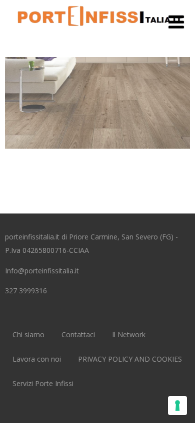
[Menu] (176, 21)
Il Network (129, 334)
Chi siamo (28, 334)
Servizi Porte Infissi (43, 383)
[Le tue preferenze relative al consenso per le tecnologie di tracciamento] (177, 405)
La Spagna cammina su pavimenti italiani (98, 91)
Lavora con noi (36, 359)
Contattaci (78, 334)
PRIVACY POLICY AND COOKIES (130, 359)
